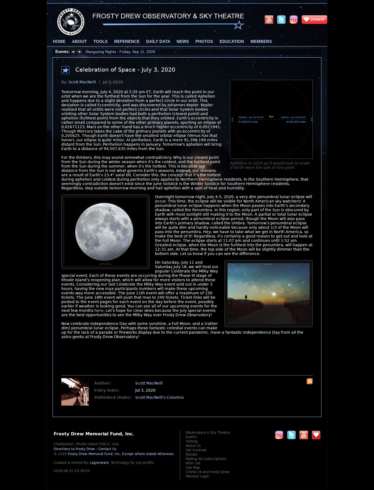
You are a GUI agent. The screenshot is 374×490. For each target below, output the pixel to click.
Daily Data (158, 41)
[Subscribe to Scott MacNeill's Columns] (310, 383)
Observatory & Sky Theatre (208, 433)
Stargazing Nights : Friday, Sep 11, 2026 (120, 51)
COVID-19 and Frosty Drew (207, 472)
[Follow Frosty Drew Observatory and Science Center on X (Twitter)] (281, 19)
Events (191, 437)
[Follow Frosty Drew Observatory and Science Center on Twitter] (291, 435)
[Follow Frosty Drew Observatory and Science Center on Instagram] (293, 19)
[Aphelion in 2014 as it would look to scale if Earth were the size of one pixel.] (271, 157)
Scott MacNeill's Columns (159, 397)
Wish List (193, 463)
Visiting (192, 441)
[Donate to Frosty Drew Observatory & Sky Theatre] (316, 435)
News (183, 41)
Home (59, 41)
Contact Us (107, 449)
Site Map (193, 468)
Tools (100, 41)
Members (261, 41)
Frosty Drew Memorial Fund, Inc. (120, 454)
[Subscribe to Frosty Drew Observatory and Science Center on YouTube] (269, 19)
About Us (193, 446)
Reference (127, 41)
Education (232, 41)
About (79, 41)
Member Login (197, 476)
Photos (204, 41)
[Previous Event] (73, 52)
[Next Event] (79, 52)
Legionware (99, 463)
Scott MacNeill (82, 82)
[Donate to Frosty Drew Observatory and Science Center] (314, 19)
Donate (191, 454)
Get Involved (196, 450)
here (98, 310)
